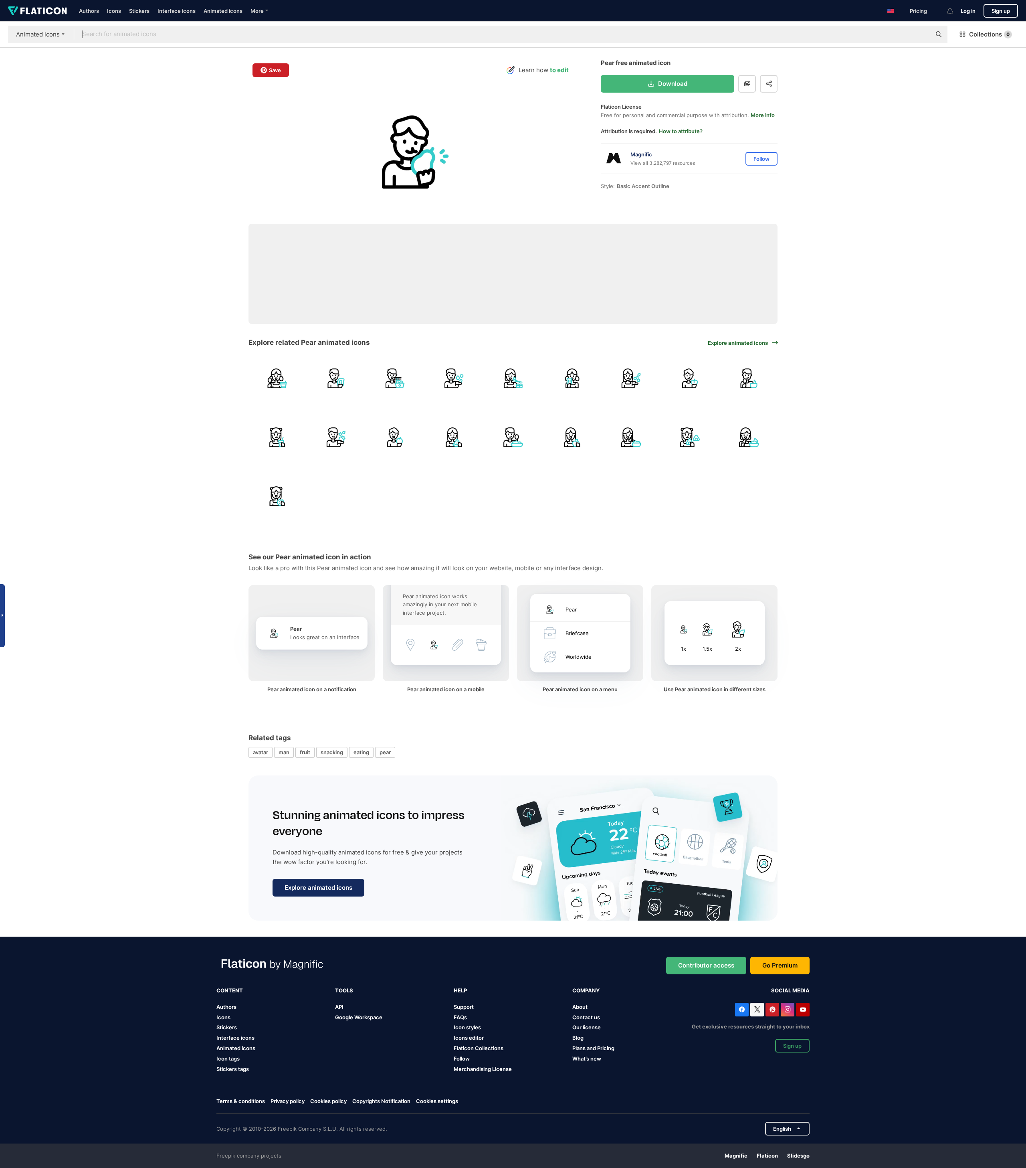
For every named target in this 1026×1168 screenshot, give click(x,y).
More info (763, 115)
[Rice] (631, 437)
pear (385, 752)
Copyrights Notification (381, 1101)
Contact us (586, 1017)
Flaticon (767, 1155)
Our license (586, 1027)
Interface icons (177, 11)
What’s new (586, 1058)
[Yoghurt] (277, 378)
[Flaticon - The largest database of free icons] (37, 10)
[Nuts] (454, 378)
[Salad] (513, 437)
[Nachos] (749, 437)
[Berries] (336, 437)
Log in (968, 11)
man (284, 752)
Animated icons (223, 11)
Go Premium (780, 965)
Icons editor (469, 1037)
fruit (305, 752)
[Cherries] (631, 378)
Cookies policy (328, 1101)
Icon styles (467, 1027)
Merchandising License (483, 1069)
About (580, 1007)
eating (361, 752)
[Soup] (749, 378)
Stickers (139, 11)
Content (229, 990)
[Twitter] (757, 1009)
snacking (332, 752)
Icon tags (228, 1058)
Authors (89, 11)
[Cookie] (277, 496)
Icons (114, 11)
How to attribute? (681, 131)
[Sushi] (513, 378)
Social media (790, 990)
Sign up (1001, 11)
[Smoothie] (277, 437)
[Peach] (690, 378)
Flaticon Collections (478, 1048)
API (339, 1007)
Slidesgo (798, 1155)
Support (464, 1007)
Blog (578, 1037)
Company (586, 990)
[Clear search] (921, 34)
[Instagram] (787, 1009)
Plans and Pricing (593, 1048)
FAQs (460, 1017)
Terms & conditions (240, 1101)
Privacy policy (288, 1101)
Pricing (918, 11)
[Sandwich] (336, 378)
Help (460, 990)
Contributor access (706, 965)
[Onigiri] (690, 437)
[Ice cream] (572, 378)
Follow (462, 1058)
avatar (260, 752)
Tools (344, 990)
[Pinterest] (772, 1009)
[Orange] (395, 437)
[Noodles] (395, 378)
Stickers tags (232, 1069)
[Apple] (572, 437)
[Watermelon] (454, 437)
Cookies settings (437, 1101)
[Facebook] (742, 1009)
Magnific (736, 1155)
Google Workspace (358, 1017)
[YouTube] (803, 1009)
